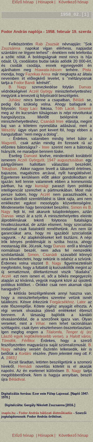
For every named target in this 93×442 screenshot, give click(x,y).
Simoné (84, 109)
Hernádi (25, 366)
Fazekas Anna (38, 74)
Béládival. (17, 379)
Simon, (34, 255)
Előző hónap (23, 2)
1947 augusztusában (65, 160)
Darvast (30, 156)
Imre (45, 147)
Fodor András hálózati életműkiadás (45, 413)
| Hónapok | (45, 2)
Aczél (45, 194)
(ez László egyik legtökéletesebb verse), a (46, 334)
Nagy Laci (28, 109)
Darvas (85, 87)
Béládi (78, 100)
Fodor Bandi (24, 83)
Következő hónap (73, 2)
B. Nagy (17, 87)
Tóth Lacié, (65, 109)
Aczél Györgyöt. (31, 160)
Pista (87, 70)
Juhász (15, 100)
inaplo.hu (8, 413)
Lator (81, 302)
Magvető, (9, 143)
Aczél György (41, 91)
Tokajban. (9, 169)
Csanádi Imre (52, 121)
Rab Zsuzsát (47, 44)
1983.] (11, 358)
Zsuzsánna (10, 48)
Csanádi (50, 255)
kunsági (41, 186)
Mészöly (8, 130)
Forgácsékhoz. (62, 302)
